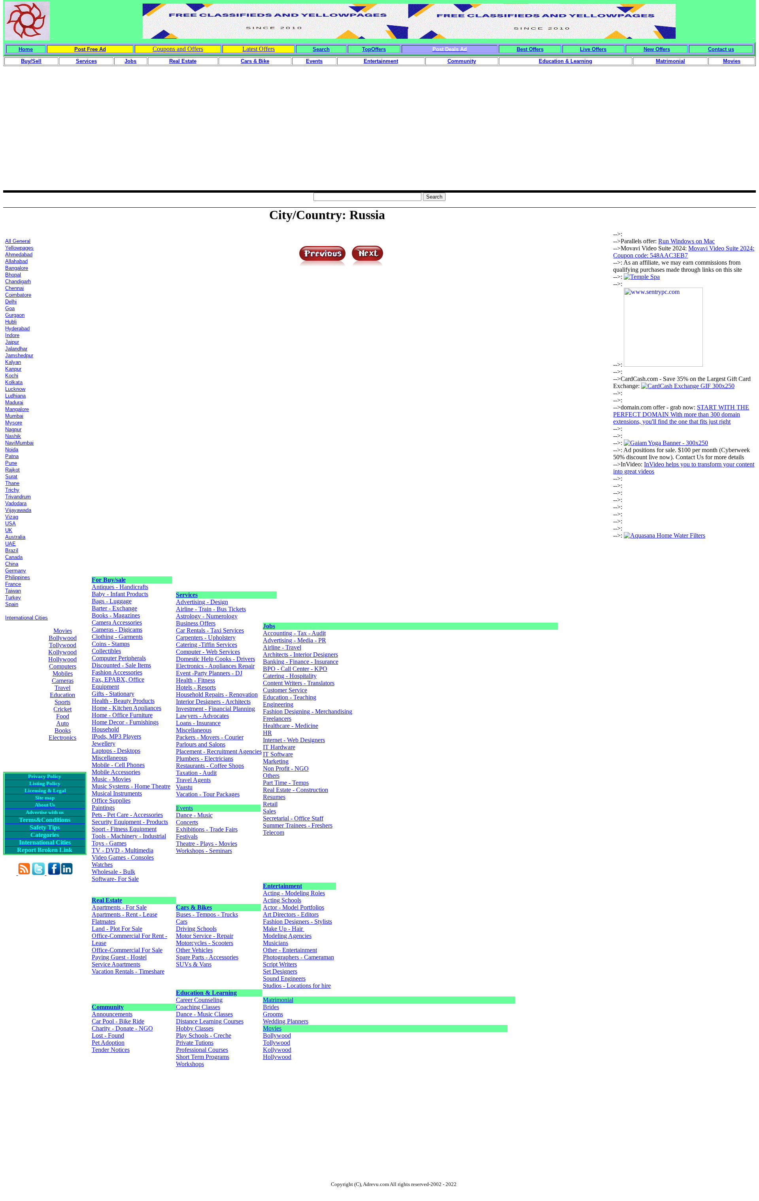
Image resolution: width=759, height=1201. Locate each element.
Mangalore (17, 409)
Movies (62, 630)
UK (8, 530)
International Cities (26, 618)
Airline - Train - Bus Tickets (211, 609)
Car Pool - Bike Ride (118, 1021)
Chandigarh (18, 281)
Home (26, 49)
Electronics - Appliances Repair (215, 666)
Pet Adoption (108, 1042)
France (13, 584)
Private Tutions (194, 1042)
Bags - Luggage (112, 601)
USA (10, 524)
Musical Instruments (117, 793)
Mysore (13, 423)
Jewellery (103, 743)
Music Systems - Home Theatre (131, 786)
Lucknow (15, 389)
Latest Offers (258, 48)
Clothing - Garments (117, 636)
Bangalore (16, 268)
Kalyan (13, 362)
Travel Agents (193, 780)
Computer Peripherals (119, 658)
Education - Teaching (289, 697)
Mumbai (14, 416)
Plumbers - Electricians (204, 758)
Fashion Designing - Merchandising (307, 711)
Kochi (11, 376)
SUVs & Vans (193, 964)
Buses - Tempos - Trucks (207, 914)
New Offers (657, 49)
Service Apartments (116, 964)
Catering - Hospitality (290, 675)
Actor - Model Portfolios (293, 907)
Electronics (62, 737)
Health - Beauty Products (123, 700)
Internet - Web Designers (294, 740)
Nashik (13, 436)
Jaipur (12, 342)
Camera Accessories (117, 622)
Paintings (103, 807)
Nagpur (13, 429)
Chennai (14, 288)
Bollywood (63, 638)
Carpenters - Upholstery (206, 637)
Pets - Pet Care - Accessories (127, 814)
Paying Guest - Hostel (119, 957)
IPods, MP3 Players (116, 736)
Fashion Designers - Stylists (297, 921)
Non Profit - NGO (286, 768)
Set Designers (280, 971)
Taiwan (13, 591)
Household (105, 729)
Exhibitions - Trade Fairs (207, 829)
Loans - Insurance (198, 723)
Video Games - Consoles (123, 857)
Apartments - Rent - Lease (124, 914)
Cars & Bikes (194, 907)
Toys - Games (109, 843)
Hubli (11, 322)
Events (184, 808)
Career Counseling (199, 999)
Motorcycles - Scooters (204, 943)
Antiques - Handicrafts (120, 586)
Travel (62, 687)
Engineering (278, 704)
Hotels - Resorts (196, 687)
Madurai (14, 402)
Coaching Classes (198, 1007)
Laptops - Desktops (116, 750)
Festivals (187, 836)
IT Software (278, 754)
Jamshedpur (19, 355)
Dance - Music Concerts (194, 819)
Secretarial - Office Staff (293, 818)
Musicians (275, 943)
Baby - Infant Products (120, 594)
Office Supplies (111, 800)
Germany (15, 571)
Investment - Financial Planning (215, 708)
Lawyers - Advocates (202, 715)
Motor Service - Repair (204, 935)
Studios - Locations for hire (297, 985)
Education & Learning (206, 992)
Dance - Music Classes (204, 1014)
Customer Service (285, 690)
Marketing (276, 761)
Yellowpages (19, 248)
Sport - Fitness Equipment (124, 829)
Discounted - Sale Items (121, 665)
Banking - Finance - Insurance (300, 661)
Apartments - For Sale (119, 907)
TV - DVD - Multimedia (122, 850)
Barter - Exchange (114, 608)
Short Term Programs (202, 1056)
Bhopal (13, 275)
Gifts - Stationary (113, 693)
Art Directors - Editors (291, 914)
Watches (102, 864)
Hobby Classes (194, 1028)
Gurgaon (15, 315)
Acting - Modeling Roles (294, 893)
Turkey (13, 597)
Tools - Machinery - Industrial (129, 836)
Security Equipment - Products (130, 821)
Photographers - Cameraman (298, 957)
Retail (270, 804)
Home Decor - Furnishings (125, 722)
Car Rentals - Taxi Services (210, 630)
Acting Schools (282, 900)
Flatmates (103, 921)
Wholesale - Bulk (113, 871)
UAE (10, 544)
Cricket (62, 709)
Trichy (12, 490)
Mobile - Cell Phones (118, 765)
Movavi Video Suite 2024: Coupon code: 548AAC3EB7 (683, 252)
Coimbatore (18, 295)
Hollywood (62, 659)
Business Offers (195, 623)
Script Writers (280, 964)
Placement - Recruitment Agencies (219, 751)
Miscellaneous (109, 757)
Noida (11, 450)
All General (17, 241)
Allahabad (16, 261)
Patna (12, 456)
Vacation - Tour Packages (208, 794)
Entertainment (282, 886)
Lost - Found (108, 1035)
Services (187, 594)
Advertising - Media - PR (294, 640)
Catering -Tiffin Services (206, 644)
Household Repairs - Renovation (217, 694)
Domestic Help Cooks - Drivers (215, 658)
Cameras (63, 680)
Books (63, 730)
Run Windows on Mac (686, 241)
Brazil (11, 550)
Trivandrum (18, 497)
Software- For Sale (115, 878)
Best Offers (530, 49)
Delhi (11, 302)
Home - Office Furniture (122, 715)
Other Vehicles (194, 950)
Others (271, 775)
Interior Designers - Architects (213, 701)
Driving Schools (196, 928)
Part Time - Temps (286, 782)
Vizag (11, 517)
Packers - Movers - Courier (210, 737)
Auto (62, 723)
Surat (11, 476)
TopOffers (374, 49)
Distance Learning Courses (210, 1021)
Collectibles (106, 651)
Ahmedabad (18, 255)
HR (267, 732)
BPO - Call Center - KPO (295, 668)
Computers (62, 666)
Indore (12, 335)
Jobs (269, 626)
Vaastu (184, 787)
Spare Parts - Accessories (207, 957)
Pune (11, 463)
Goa (10, 308)
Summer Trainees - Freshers (297, 825)
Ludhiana (15, 396)
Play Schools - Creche (203, 1035)
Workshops (190, 1064)
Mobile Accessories (116, 772)
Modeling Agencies (287, 935)
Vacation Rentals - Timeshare (128, 971)
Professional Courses (202, 1049)
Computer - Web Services (208, 651)
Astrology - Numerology (207, 616)
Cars (181, 921)
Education (62, 694)
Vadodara (15, 503)
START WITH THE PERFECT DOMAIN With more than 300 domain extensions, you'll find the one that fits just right (681, 414)
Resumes (274, 797)
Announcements (112, 1014)
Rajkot (12, 470)
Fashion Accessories (117, 672)
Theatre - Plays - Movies (206, 843)
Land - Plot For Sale (117, 928)
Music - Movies (111, 779)
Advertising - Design (202, 602)
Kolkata (14, 382)
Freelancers (277, 718)
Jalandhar (16, 349)
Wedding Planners (285, 1021)
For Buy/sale (109, 579)
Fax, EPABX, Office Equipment (118, 683)
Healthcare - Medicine (290, 725)
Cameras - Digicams (117, 629)
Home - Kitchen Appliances (126, 708)
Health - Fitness (195, 680)
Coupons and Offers (178, 48)
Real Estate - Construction (295, 789)
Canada (14, 557)
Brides (271, 1007)
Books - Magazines (116, 615)
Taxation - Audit (196, 772)
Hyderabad (17, 329)
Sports (62, 702)
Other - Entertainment (290, 950)
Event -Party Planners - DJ (209, 673)
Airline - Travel (282, 647)
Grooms (273, 1014)
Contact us (721, 49)
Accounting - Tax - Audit (294, 633)
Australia (15, 537)
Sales (269, 811)
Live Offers (593, 49)
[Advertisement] (379, 135)
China (11, 564)
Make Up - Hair (283, 928)
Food (62, 716)
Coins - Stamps (111, 643)
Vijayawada (18, 510)
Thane (12, 483)
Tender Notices (111, 1049)
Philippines (17, 577)
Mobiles (63, 673)
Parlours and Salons (200, 744)
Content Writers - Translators (298, 683)
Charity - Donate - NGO (122, 1028)
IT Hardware (279, 747)
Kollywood (62, 652)
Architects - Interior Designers (300, 654)
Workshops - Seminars (204, 850)
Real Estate (107, 900)
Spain (11, 604)
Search (321, 49)
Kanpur (13, 369)
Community (108, 1007)
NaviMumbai (19, 443)
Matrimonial (278, 999)
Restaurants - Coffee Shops (210, 765)
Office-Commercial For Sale (127, 950)
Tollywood (62, 645)
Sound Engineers (284, 978)
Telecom (273, 832)
